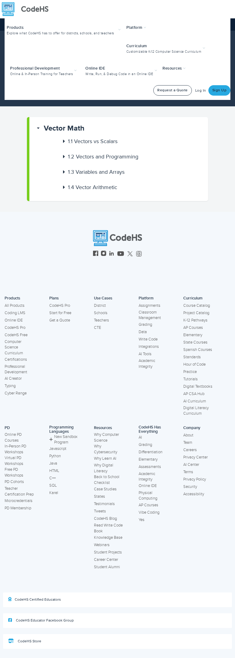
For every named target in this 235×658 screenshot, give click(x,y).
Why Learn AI (105, 458)
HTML (54, 470)
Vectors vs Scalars (93, 141)
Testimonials (104, 503)
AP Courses (193, 327)
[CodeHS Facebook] (95, 254)
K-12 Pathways (195, 320)
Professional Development (16, 369)
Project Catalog (196, 312)
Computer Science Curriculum (14, 347)
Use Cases (103, 298)
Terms (188, 472)
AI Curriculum (194, 401)
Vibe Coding (149, 512)
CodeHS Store (29, 641)
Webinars (102, 544)
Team (187, 442)
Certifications (16, 359)
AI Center (191, 464)
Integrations (149, 346)
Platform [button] (135, 27)
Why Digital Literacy (103, 468)
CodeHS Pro (15, 327)
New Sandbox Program (65, 439)
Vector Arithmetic (92, 187)
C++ (52, 478)
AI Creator (13, 378)
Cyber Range (16, 393)
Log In (200, 90)
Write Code (148, 339)
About (188, 435)
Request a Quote (172, 90)
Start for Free (60, 312)
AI (140, 437)
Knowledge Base (108, 537)
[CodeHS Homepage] (27, 9)
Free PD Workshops (14, 472)
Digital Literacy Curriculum (196, 410)
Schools (100, 312)
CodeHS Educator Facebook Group (44, 620)
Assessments (150, 466)
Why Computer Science (106, 437)
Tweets (100, 511)
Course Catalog (196, 305)
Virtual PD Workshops (14, 460)
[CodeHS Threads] (139, 254)
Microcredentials (18, 500)
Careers (190, 449)
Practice (190, 371)
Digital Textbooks (197, 386)
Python (55, 456)
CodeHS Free (16, 335)
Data (143, 331)
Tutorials (190, 379)
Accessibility (193, 494)
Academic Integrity (147, 363)
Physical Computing (148, 495)
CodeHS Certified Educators (38, 599)
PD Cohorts (14, 481)
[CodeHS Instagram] (103, 254)
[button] (64, 29)
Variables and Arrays (96, 172)
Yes (141, 519)
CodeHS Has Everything (150, 429)
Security (190, 486)
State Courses (195, 342)
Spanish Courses (197, 349)
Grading (145, 324)
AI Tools (145, 354)
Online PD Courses (13, 437)
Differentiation (150, 452)
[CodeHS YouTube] (120, 254)
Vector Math (64, 128)
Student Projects (108, 552)
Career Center (106, 559)
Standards (192, 357)
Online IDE (14, 320)
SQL (53, 485)
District (100, 305)
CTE (97, 327)
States (99, 496)
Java (53, 463)
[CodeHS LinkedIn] (111, 254)
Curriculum (193, 298)
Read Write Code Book (108, 528)
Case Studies (105, 489)
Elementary (192, 335)
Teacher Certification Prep (19, 491)
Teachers (101, 320)
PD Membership (18, 508)
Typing (10, 385)
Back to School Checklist (106, 479)
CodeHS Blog (105, 518)
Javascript (57, 448)
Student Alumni (107, 567)
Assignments (149, 305)
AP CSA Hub (193, 393)
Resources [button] (172, 68)
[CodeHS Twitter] (130, 254)
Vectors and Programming (103, 156)
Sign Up (219, 90)
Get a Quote (59, 320)
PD (7, 428)
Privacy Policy (194, 479)
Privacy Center (195, 457)
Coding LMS (15, 312)
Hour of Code (194, 364)
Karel (53, 492)
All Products (14, 305)
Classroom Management (150, 315)
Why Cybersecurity (105, 449)
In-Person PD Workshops (15, 449)
